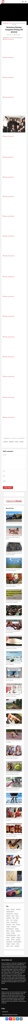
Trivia (18, 943)
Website (4, 481)
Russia (12, 939)
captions (8, 915)
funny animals (14, 922)
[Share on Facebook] (6, 1018)
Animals (12, 909)
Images (8, 926)
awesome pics (10, 913)
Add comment (17, 34)
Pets (19, 935)
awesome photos (10, 911)
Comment (4, 454)
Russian (21, 441)
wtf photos (17, 946)
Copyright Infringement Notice (10, 1014)
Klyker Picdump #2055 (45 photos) (14, 616)
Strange (8, 943)
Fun (11, 920)
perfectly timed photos (11, 935)
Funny (8, 922)
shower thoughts (17, 941)
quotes (8, 939)
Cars (13, 915)
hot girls (18, 924)
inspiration (13, 926)
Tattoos (13, 943)
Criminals (5, 441)
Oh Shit (8, 933)
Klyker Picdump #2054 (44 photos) (14, 710)
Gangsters (11, 441)
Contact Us (5, 1011)
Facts (17, 918)
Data (13, 918)
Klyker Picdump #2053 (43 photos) (14, 804)
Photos (8, 937)
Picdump (13, 937)
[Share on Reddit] (14, 1018)
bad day (16, 913)
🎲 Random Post (7, 438)
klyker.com (4, 963)
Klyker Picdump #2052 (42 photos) (14, 898)
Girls (14, 924)
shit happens (9, 941)
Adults (8, 909)
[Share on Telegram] (17, 1018)
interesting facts (10, 928)
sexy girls (18, 939)
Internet (16, 928)
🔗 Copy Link (14, 438)
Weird (8, 946)
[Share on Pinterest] (10, 1018)
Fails (8, 920)
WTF (12, 946)
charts (17, 915)
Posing (16, 441)
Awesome (18, 909)
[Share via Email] (21, 1018)
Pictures (18, 937)
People (12, 933)
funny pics (9, 924)
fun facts (15, 920)
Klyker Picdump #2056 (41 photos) (14, 522)
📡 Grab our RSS (21, 438)
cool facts (9, 918)
